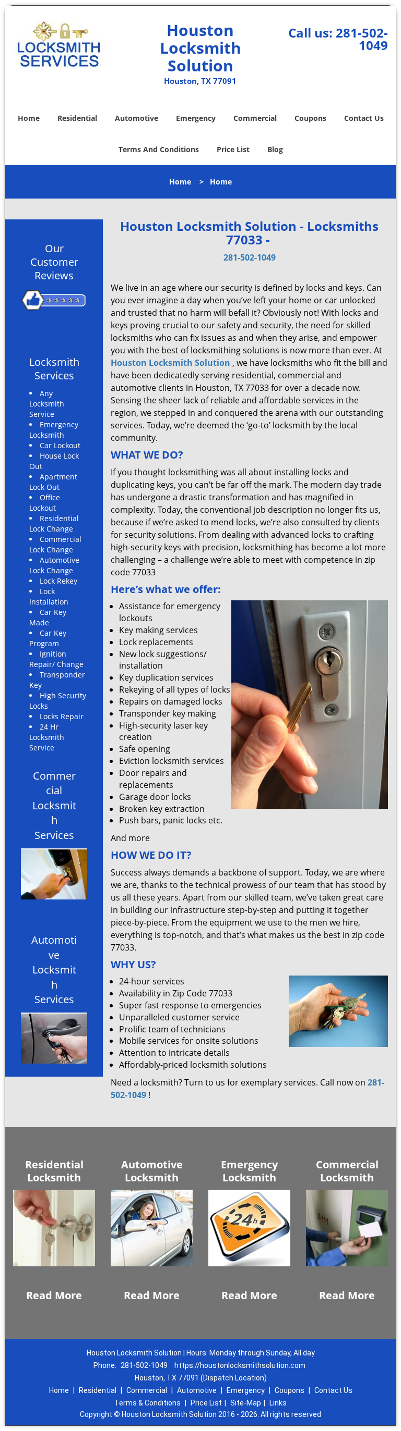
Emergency (196, 118)
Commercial (255, 118)
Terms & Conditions (147, 1403)
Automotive (136, 118)
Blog (275, 149)
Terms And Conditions (159, 149)
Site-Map (245, 1403)
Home (29, 118)
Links (278, 1403)
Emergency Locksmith (249, 1171)
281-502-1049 (362, 39)
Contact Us (364, 118)
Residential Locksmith (54, 1171)
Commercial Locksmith (347, 1171)
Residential (77, 118)
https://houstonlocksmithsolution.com (239, 1365)
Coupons (310, 118)
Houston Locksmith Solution (170, 362)
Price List (233, 149)
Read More (54, 1295)
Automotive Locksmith (152, 1171)
